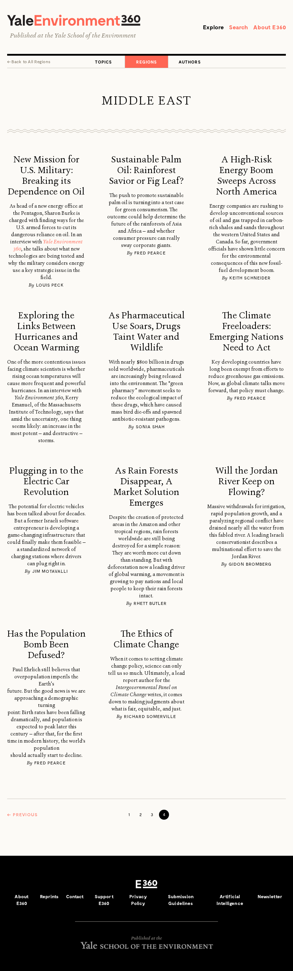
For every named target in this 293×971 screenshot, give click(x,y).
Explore (213, 27)
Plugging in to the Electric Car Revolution (46, 481)
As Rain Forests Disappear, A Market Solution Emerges (146, 486)
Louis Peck (50, 284)
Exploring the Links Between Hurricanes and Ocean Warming (46, 331)
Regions (146, 61)
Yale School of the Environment (95, 35)
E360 (146, 884)
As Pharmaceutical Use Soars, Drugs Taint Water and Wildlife (146, 331)
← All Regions (28, 61)
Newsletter (270, 896)
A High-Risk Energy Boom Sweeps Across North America (246, 175)
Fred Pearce (150, 252)
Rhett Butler (150, 603)
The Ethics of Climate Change (146, 639)
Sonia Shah (150, 426)
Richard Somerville (150, 716)
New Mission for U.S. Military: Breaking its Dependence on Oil (46, 175)
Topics (103, 61)
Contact (75, 896)
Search (238, 27)
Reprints (49, 896)
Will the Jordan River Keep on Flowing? (246, 481)
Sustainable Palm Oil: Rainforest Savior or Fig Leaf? (146, 170)
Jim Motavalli (50, 570)
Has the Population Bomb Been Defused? (46, 644)
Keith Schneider (250, 277)
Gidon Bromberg (250, 563)
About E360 (269, 27)
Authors (190, 61)
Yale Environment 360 (74, 20)
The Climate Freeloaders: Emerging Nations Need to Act (246, 331)
